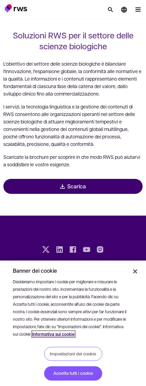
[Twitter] (46, 250)
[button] (16, 8)
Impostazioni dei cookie (73, 354)
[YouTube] (86, 250)
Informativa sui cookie (53, 334)
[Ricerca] (110, 9)
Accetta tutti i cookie (73, 373)
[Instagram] (100, 250)
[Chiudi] (135, 271)
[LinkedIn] (59, 250)
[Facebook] (73, 250)
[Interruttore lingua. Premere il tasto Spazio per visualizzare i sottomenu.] (124, 9)
